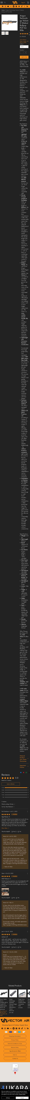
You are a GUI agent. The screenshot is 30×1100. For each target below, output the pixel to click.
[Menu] (1, 2)
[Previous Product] (2, 993)
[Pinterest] (19, 6)
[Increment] (25, 52)
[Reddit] (13, 6)
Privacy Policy (22, 1094)
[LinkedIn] (27, 6)
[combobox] (24, 46)
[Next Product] (28, 993)
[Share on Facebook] (21, 772)
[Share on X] (29, 772)
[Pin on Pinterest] (23, 772)
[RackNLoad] (11, 1028)
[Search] (4, 2)
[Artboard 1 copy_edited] (11, 6)
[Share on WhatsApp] (26, 772)
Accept (22, 1098)
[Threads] (16, 6)
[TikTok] (22, 6)
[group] (15, 1003)
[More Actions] (27, 811)
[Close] (28, 1091)
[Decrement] (21, 52)
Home (3, 10)
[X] (24, 6)
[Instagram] (5, 6)
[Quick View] (4, 993)
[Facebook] (2, 6)
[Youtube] (8, 6)
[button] (28, 2)
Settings (8, 1098)
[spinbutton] (23, 52)
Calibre (22, 44)
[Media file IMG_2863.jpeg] (5, 891)
